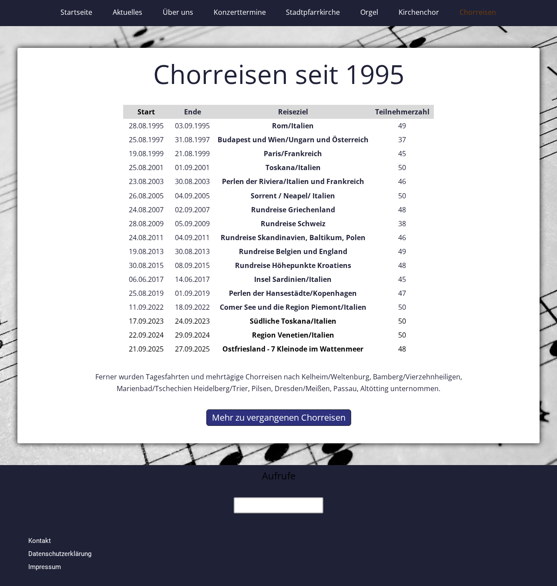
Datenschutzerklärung (59, 554)
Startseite (76, 12)
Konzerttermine (240, 12)
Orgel (369, 12)
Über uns (178, 12)
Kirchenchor (419, 12)
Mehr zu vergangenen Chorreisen (279, 417)
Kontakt (39, 541)
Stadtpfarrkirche (313, 12)
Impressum (44, 567)
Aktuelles (127, 12)
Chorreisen (478, 12)
